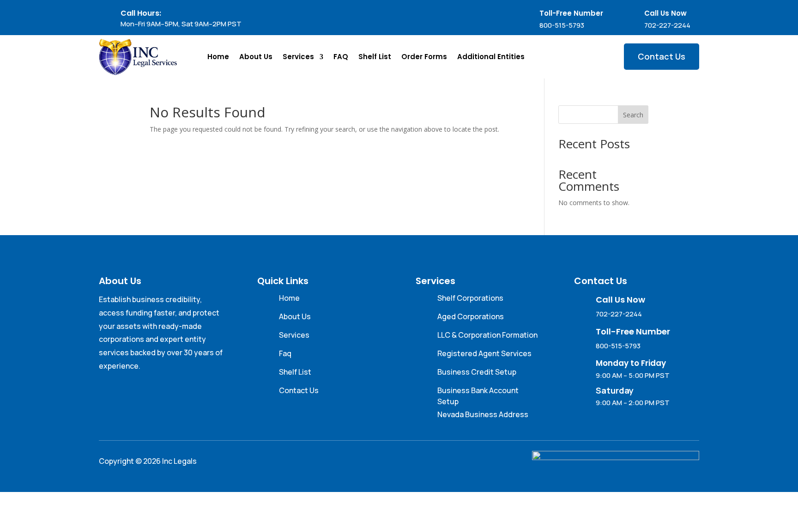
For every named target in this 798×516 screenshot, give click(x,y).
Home (218, 56)
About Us (255, 56)
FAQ (340, 56)
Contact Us (661, 56)
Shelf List (374, 56)
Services (298, 56)
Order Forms (424, 56)
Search (633, 114)
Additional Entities (491, 56)
